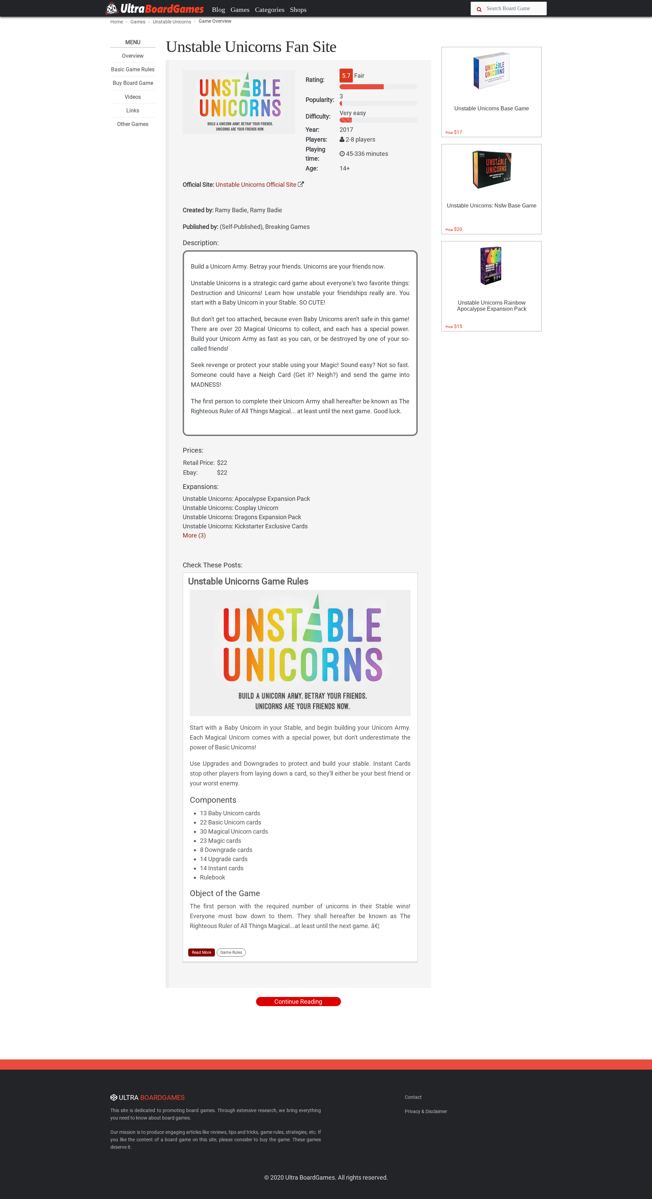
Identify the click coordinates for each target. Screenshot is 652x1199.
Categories (270, 9)
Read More (201, 952)
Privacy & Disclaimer (426, 1111)
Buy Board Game (133, 83)
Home (116, 21)
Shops (298, 9)
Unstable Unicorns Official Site (256, 184)
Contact (413, 1097)
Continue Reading (298, 1001)
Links (132, 110)
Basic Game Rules (133, 69)
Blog (218, 9)
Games (240, 9)
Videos (133, 97)
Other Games (132, 124)
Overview (133, 56)
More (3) (194, 535)
